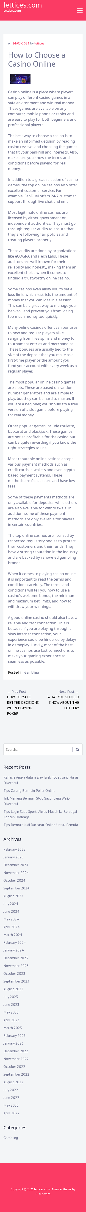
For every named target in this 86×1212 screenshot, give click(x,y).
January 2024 (13, 950)
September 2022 (16, 1074)
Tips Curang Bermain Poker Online (29, 790)
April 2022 (11, 1113)
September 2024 (16, 888)
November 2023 (16, 965)
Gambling (31, 672)
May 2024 (11, 919)
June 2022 (11, 1097)
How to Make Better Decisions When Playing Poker (23, 702)
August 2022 (13, 1082)
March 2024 (12, 934)
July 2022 (10, 1089)
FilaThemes (43, 1194)
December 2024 (15, 865)
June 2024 (11, 911)
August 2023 (13, 989)
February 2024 (14, 942)
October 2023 (14, 973)
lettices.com (22, 5)
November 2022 (16, 1058)
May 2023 (11, 1012)
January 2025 (13, 857)
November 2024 (16, 872)
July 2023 (10, 996)
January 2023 (13, 1043)
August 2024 (13, 896)
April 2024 (11, 927)
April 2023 (11, 1020)
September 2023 (16, 981)
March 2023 (12, 1027)
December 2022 (15, 1051)
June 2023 (11, 1004)
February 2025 (14, 849)
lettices (39, 43)
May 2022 (11, 1105)
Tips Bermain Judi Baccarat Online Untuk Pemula (40, 824)
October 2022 (14, 1066)
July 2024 (10, 903)
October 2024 (14, 880)
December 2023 (15, 958)
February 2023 (14, 1035)
